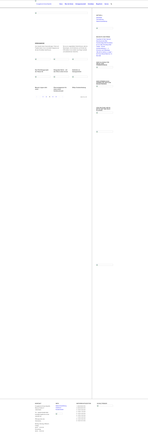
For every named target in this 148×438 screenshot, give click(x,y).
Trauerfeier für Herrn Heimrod (103, 39)
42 (46, 96)
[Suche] (111, 4)
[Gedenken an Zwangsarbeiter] (80, 63)
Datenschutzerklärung (101, 21)
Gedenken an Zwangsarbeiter (76, 70)
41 (43, 96)
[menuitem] (61, 4)
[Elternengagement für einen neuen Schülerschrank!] (61, 81)
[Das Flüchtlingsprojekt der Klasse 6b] (42, 63)
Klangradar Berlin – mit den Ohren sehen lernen (61, 70)
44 (52, 96)
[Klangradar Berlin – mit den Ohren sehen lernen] (61, 63)
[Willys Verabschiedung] (80, 81)
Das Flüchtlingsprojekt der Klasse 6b (41, 70)
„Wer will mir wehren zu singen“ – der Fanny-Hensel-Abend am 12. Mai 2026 (104, 53)
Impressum (58, 407)
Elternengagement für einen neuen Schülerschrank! (60, 89)
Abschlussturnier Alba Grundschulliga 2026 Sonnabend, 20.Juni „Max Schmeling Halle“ (104, 42)
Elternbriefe (99, 17)
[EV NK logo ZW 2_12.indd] (43, 4)
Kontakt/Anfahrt (59, 409)
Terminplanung (99, 19)
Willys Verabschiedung (79, 87)
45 (56, 96)
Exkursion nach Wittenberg (103, 50)
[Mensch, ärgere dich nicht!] (42, 81)
